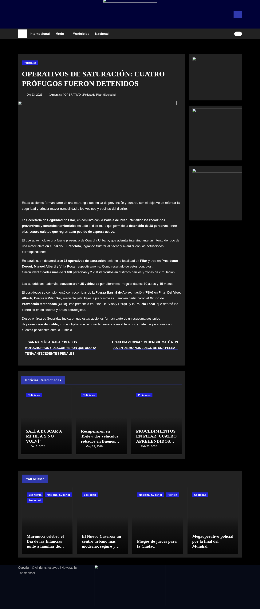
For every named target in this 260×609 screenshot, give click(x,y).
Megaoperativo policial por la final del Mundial (212, 541)
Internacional (40, 33)
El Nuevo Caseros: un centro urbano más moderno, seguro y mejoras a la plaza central (101, 546)
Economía (35, 494)
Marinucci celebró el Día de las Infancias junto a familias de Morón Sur (45, 544)
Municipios (81, 33)
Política (172, 494)
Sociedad (110, 94)
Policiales (30, 62)
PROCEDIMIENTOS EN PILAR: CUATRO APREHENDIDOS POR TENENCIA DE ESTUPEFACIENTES (156, 441)
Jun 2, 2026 (38, 446)
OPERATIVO (72, 94)
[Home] (22, 33)
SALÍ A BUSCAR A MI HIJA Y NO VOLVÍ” (44, 436)
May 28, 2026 (94, 446)
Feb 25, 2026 (149, 446)
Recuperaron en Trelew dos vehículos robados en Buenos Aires (99, 439)
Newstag (67, 567)
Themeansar (26, 573)
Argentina (56, 94)
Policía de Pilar (92, 94)
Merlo (60, 33)
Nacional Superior (58, 494)
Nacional (102, 33)
